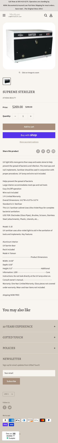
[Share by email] (53, 151)
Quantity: (7, 116)
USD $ (6, 394)
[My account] (51, 15)
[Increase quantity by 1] (31, 116)
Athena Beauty (9, 98)
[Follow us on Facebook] (4, 407)
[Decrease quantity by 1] (15, 116)
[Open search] (45, 15)
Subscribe (11, 381)
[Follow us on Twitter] (10, 407)
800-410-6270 (23, 1)
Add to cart (29, 126)
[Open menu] (4, 15)
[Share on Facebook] (38, 151)
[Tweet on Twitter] (48, 151)
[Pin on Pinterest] (43, 151)
